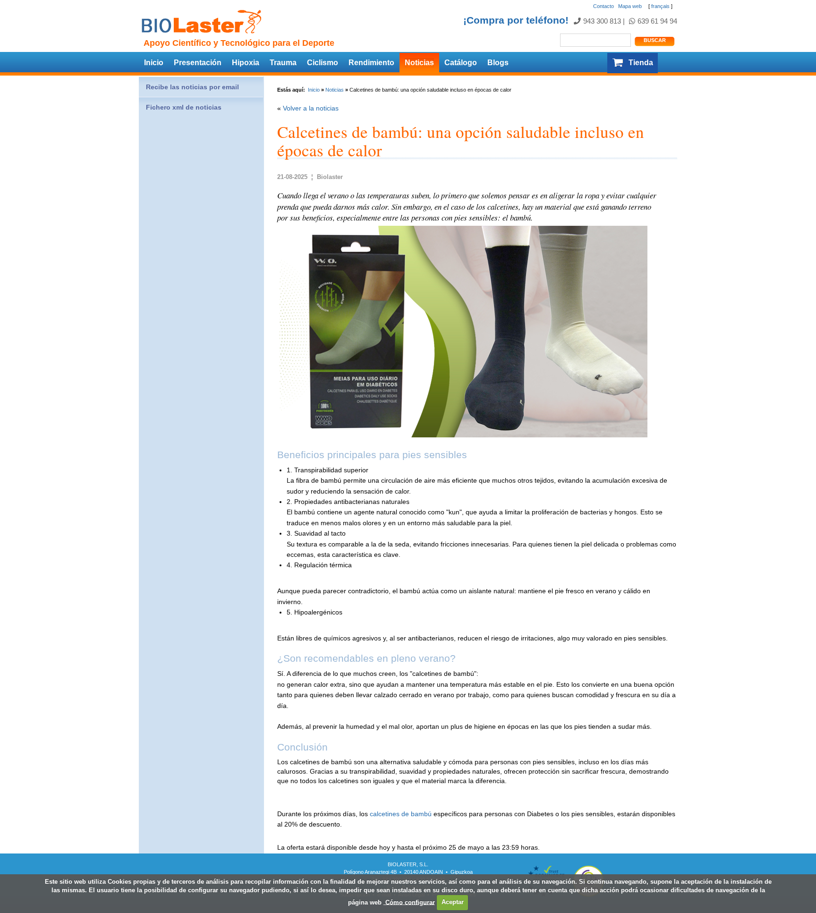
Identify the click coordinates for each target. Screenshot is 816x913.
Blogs (498, 63)
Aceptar (453, 901)
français (660, 6)
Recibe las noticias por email (192, 87)
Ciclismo (322, 63)
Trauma (283, 63)
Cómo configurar (409, 901)
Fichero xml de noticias (183, 107)
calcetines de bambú (401, 814)
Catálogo (460, 63)
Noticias (419, 63)
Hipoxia (245, 63)
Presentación (197, 63)
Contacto (603, 6)
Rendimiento (371, 63)
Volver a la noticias (311, 108)
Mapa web (630, 6)
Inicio (153, 63)
